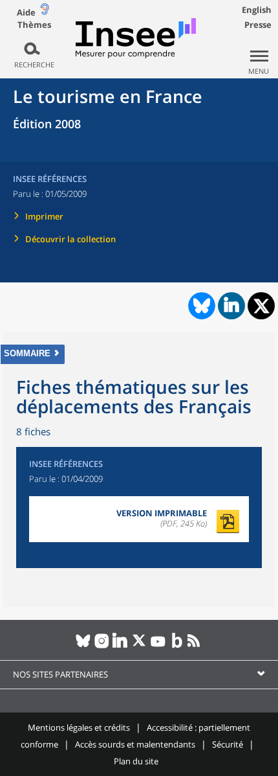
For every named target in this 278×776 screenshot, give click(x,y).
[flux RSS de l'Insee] (195, 646)
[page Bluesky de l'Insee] (83, 646)
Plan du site (136, 761)
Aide (26, 12)
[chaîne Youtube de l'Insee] (158, 646)
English (257, 10)
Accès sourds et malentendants (135, 744)
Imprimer (44, 216)
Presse (258, 24)
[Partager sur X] (261, 306)
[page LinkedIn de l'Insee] (120, 646)
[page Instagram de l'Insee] (102, 646)
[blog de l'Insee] (177, 646)
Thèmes (34, 25)
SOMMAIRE (27, 353)
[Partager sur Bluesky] (200, 305)
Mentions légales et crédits (79, 727)
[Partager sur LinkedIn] (231, 306)
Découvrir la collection (70, 239)
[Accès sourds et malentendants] (44, 12)
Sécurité (227, 744)
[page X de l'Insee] (139, 646)
